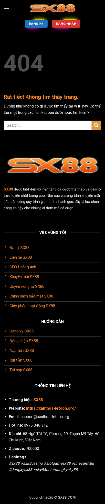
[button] (7, 8)
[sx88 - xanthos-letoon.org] (52, 8)
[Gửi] (96, 125)
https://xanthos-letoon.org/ (51, 408)
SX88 (38, 399)
